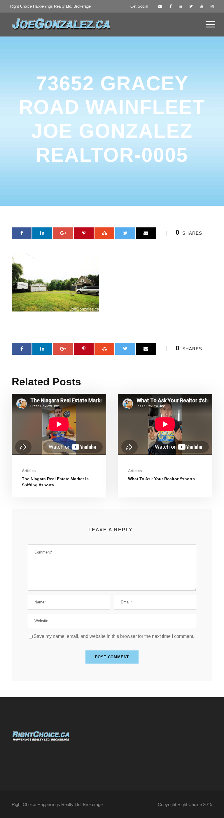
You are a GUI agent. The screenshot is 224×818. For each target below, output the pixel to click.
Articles (29, 471)
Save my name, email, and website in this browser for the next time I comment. (114, 636)
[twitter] (191, 6)
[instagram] (212, 6)
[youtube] (201, 6)
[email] (160, 6)
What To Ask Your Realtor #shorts (161, 478)
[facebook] (170, 6)
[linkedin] (180, 6)
